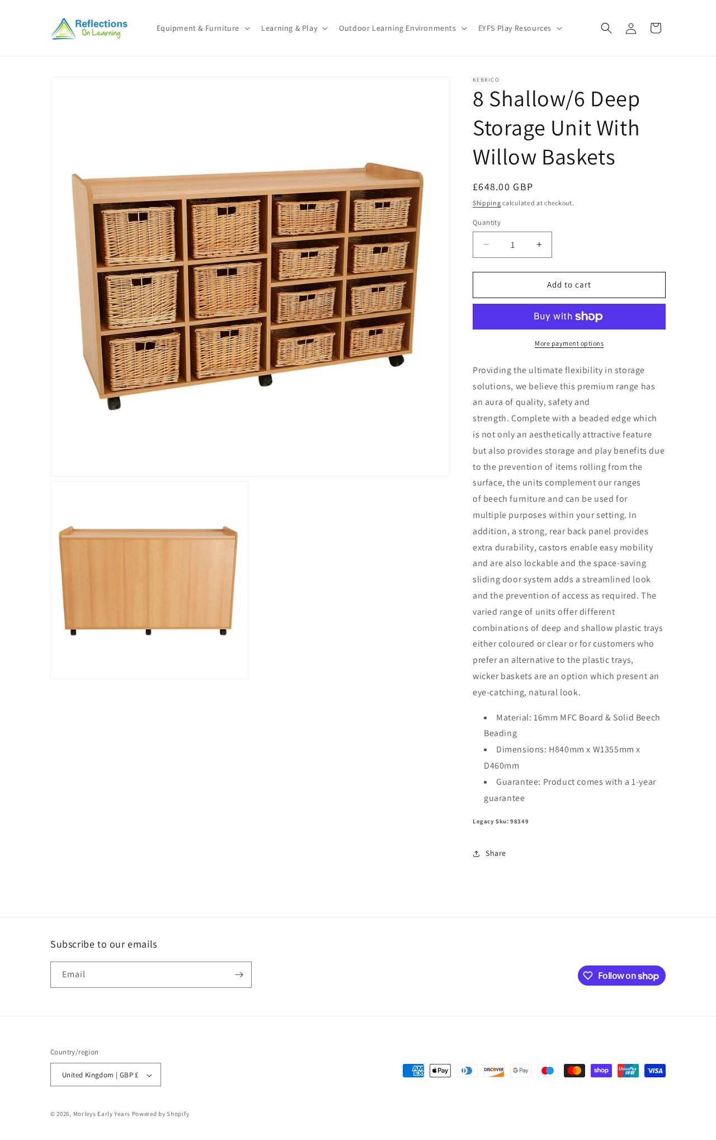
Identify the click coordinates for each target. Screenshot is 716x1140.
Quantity (487, 222)
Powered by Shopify (161, 1114)
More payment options (569, 343)
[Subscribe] (239, 975)
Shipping (487, 203)
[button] (202, 28)
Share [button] (496, 853)
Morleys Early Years (101, 1114)
